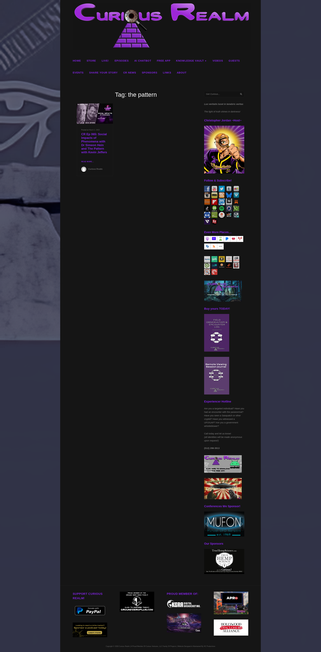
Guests (234, 60)
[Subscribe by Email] (207, 246)
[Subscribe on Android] (220, 239)
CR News (129, 72)
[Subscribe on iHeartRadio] (233, 239)
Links (167, 72)
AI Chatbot (142, 60)
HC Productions (209, 646)
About (181, 72)
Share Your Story (103, 72)
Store (91, 60)
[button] (206, 524)
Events (78, 72)
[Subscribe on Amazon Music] (214, 239)
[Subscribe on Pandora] (227, 239)
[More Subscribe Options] (220, 246)
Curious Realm (95, 169)
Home (77, 60)
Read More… (87, 162)
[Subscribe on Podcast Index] (240, 239)
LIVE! (105, 60)
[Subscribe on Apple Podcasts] (207, 239)
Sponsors (149, 72)
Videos (218, 60)
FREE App (163, 60)
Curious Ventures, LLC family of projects (160, 646)
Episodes (122, 60)
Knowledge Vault (190, 60)
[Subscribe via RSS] (214, 246)
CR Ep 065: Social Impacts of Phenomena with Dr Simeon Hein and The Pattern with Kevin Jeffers (94, 143)
